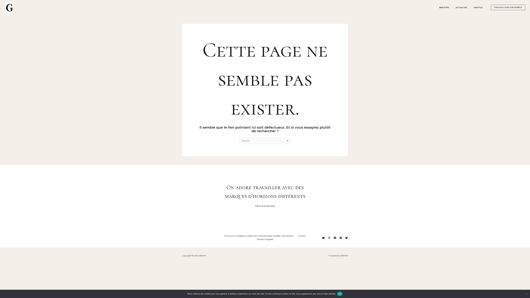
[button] (507, 7)
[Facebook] (335, 238)
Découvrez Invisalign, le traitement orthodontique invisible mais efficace (259, 236)
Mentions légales (265, 239)
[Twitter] (346, 238)
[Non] (526, 293)
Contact (302, 236)
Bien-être (444, 7)
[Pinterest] (341, 238)
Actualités (461, 7)
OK (340, 294)
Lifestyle (478, 7)
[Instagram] (329, 238)
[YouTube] (323, 238)
